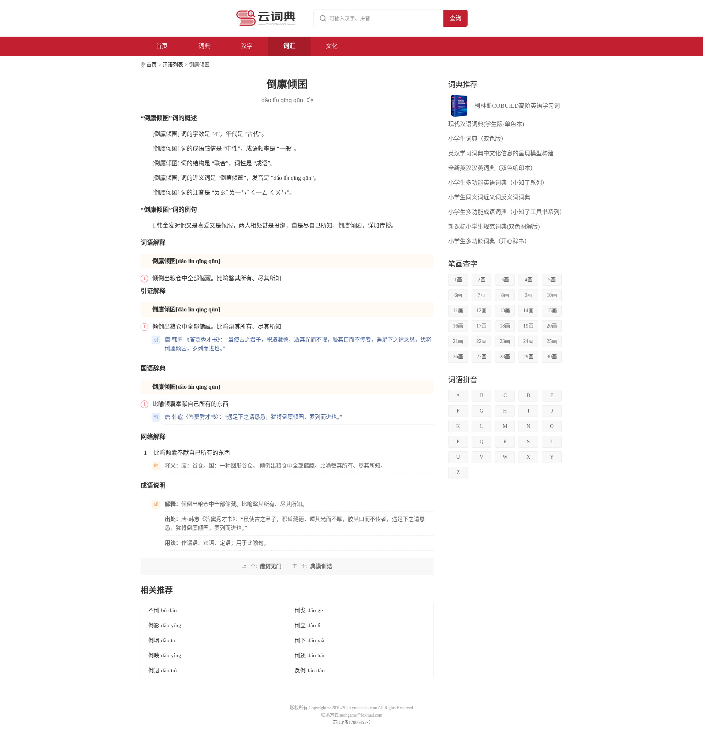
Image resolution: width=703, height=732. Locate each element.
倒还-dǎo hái (309, 655)
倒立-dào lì (307, 625)
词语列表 (173, 64)
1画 (458, 279)
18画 (505, 326)
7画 (482, 295)
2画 (482, 279)
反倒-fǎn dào (310, 670)
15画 (552, 310)
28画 (505, 356)
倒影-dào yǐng (164, 625)
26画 (458, 356)
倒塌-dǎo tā (161, 640)
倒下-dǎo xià (309, 640)
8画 (505, 295)
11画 (458, 310)
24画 (528, 341)
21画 (458, 341)
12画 (481, 310)
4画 (528, 279)
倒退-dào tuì (162, 670)
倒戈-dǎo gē (309, 610)
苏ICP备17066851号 (352, 722)
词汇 (289, 45)
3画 (505, 279)
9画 (528, 295)
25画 (552, 341)
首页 (162, 46)
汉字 (247, 46)
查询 (455, 18)
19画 (528, 326)
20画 (552, 326)
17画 (481, 326)
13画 (505, 310)
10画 (552, 295)
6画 (458, 295)
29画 (528, 356)
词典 (204, 46)
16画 (458, 326)
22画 (481, 341)
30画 (552, 356)
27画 (481, 356)
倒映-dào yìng (164, 655)
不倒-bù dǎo (162, 610)
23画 (505, 341)
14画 (528, 310)
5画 (552, 279)
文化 (332, 46)
